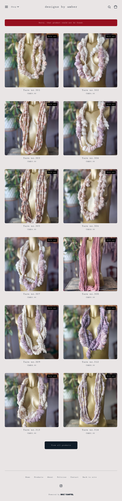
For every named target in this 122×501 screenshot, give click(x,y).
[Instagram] (61, 486)
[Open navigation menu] (6, 7)
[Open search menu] (109, 7)
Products (38, 477)
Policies (61, 477)
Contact (74, 477)
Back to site (90, 477)
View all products (61, 445)
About (50, 477)
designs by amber (61, 7)
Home (27, 477)
